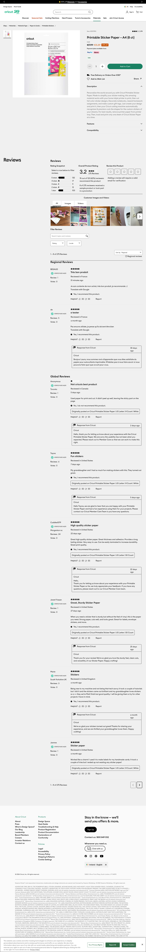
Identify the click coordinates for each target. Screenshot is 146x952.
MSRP (88, 42)
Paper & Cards (35, 26)
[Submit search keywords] (89, 12)
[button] (130, 12)
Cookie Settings (45, 859)
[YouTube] (101, 856)
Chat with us (97, 848)
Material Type (22, 26)
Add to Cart (125, 66)
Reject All (112, 945)
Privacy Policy (35, 950)
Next (142, 2)
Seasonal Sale (37, 18)
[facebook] (86, 856)
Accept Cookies (128, 945)
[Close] (142, 944)
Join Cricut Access (116, 18)
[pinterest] (96, 856)
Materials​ (70, 2)
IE (127, 7)
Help (131, 7)
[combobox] (73, 12)
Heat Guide (17, 7)
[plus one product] (102, 66)
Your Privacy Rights (95, 945)
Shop (5, 26)
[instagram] (91, 856)
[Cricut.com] (11, 12)
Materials (12, 26)
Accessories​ (82, 2)
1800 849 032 (102, 837)
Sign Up (90, 829)
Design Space (7, 7)
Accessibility (138, 7)
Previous (4, 2)
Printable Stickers (48, 26)
